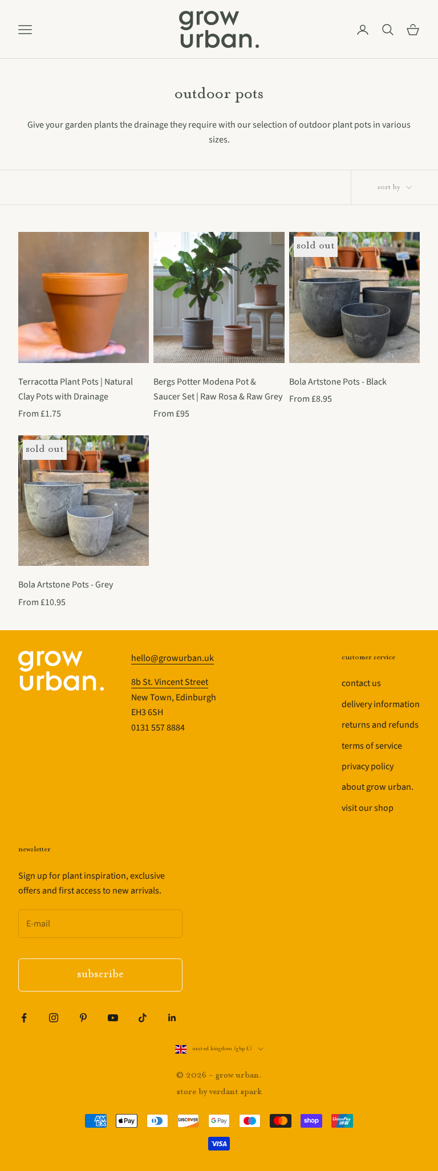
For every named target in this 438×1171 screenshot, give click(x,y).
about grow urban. (377, 787)
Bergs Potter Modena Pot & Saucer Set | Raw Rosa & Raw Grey (217, 389)
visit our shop (368, 808)
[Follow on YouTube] (113, 1017)
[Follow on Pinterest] (83, 1017)
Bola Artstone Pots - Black (338, 382)
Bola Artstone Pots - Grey (65, 584)
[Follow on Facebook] (24, 1017)
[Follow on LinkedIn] (172, 1017)
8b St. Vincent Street (169, 682)
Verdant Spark (235, 1092)
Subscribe (100, 975)
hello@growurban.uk (172, 658)
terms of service (372, 746)
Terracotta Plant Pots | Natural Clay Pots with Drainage (75, 389)
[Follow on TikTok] (142, 1017)
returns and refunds (380, 725)
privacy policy (368, 766)
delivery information (381, 704)
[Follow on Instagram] (53, 1017)
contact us (361, 683)
